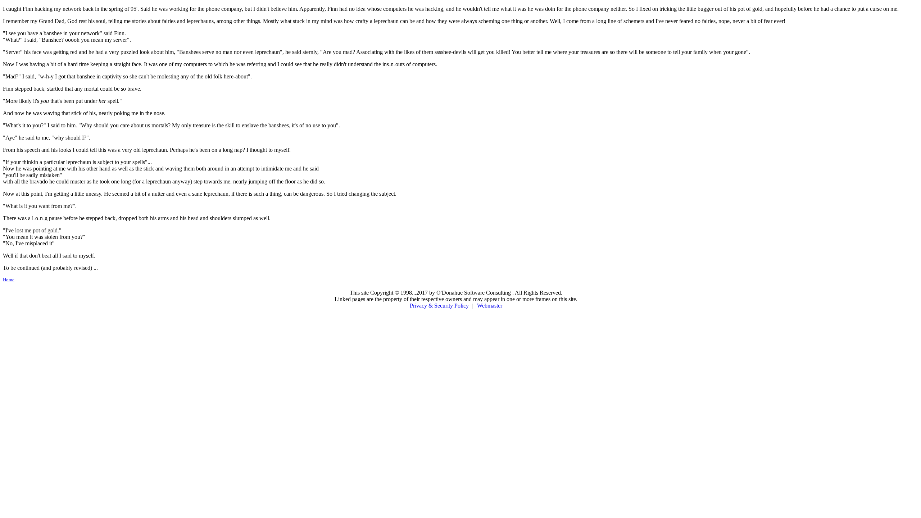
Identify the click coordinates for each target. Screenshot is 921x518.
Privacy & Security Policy (439, 306)
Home (8, 279)
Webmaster (489, 306)
